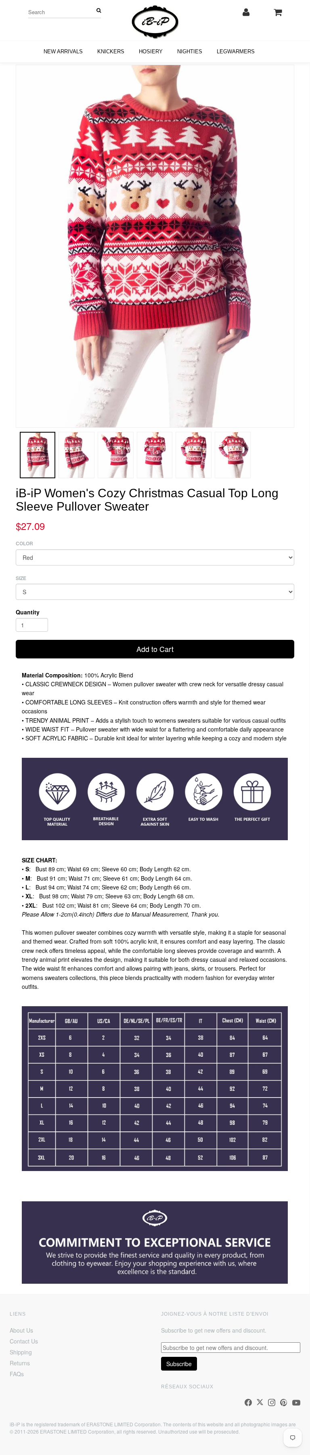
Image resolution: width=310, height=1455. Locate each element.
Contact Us (24, 1341)
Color (24, 543)
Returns (20, 1363)
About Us (21, 1330)
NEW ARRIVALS (63, 51)
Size (21, 578)
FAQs (17, 1374)
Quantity (28, 612)
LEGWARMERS (236, 51)
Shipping (21, 1352)
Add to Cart (155, 648)
